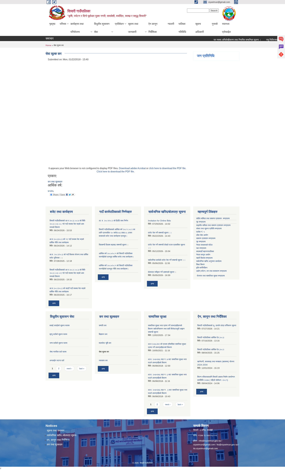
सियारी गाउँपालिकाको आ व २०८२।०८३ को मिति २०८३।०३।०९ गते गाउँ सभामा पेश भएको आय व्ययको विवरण (67, 273)
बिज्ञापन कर (103, 334)
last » (81, 368)
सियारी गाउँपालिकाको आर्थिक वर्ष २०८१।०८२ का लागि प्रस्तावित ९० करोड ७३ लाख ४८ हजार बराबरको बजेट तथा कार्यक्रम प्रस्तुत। (117, 232)
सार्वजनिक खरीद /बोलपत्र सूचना (61, 435)
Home (48, 45)
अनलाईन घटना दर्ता (57, 360)
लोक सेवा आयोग (202, 235)
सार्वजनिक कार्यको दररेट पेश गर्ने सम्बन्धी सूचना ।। (166, 260)
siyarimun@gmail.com (204, 444)
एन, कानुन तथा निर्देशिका (58, 440)
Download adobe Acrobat (132, 168)
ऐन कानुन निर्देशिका (152, 27)
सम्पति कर (102, 325)
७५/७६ (51, 191)
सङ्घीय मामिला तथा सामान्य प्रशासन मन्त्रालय (213, 225)
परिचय (63, 23)
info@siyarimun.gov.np (210, 440)
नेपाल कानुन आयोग (203, 254)
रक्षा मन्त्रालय (201, 248)
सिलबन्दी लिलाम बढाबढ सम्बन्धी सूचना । (113, 244)
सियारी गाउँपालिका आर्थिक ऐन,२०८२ (210, 349)
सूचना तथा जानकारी (133, 27)
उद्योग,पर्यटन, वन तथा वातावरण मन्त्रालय (211, 271)
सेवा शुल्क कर (104, 351)
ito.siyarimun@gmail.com (205, 448)
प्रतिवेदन (119, 23)
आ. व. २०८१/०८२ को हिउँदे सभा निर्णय (113, 220)
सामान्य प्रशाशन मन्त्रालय (205, 238)
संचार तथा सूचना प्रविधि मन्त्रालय (209, 228)
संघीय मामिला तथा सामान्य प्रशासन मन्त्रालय (213, 218)
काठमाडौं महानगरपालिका (205, 251)
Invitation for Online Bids (159, 220)
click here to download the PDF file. (167, 168)
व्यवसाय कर (103, 360)
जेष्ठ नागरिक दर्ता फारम (58, 351)
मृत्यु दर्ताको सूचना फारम (58, 334)
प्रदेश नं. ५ (200, 232)
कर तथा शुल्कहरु (55, 181)
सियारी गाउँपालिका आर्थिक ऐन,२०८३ (210, 337)
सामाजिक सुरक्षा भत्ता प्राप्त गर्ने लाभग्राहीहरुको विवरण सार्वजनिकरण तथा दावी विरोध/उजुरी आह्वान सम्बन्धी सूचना (166, 328)
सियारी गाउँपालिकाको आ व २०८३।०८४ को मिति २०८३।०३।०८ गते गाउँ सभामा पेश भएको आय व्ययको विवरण (67, 223)
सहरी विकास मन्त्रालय (204, 258)
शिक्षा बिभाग (200, 264)
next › (69, 368)
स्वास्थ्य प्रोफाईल (226, 27)
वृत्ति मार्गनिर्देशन (201, 267)
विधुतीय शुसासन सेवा (101, 27)
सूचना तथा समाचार (55, 430)
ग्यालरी (171, 23)
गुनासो (215, 23)
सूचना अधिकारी (199, 27)
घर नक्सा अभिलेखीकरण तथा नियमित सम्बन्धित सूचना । (230, 39)
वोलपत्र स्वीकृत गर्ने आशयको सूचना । (162, 272)
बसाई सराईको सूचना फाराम (59, 325)
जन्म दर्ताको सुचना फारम (58, 343)
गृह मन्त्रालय (201, 222)
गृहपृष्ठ (52, 23)
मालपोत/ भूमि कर (105, 343)
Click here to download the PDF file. (115, 171)
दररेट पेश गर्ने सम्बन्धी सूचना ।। (160, 232)
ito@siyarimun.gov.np (227, 444)
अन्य (54, 303)
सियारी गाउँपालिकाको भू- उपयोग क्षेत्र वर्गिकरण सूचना (216, 325)
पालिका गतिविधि (182, 27)
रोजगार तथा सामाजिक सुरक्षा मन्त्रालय (210, 275)
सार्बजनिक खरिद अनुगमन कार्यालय (208, 261)
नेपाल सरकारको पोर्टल (204, 245)
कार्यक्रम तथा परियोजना (77, 27)
